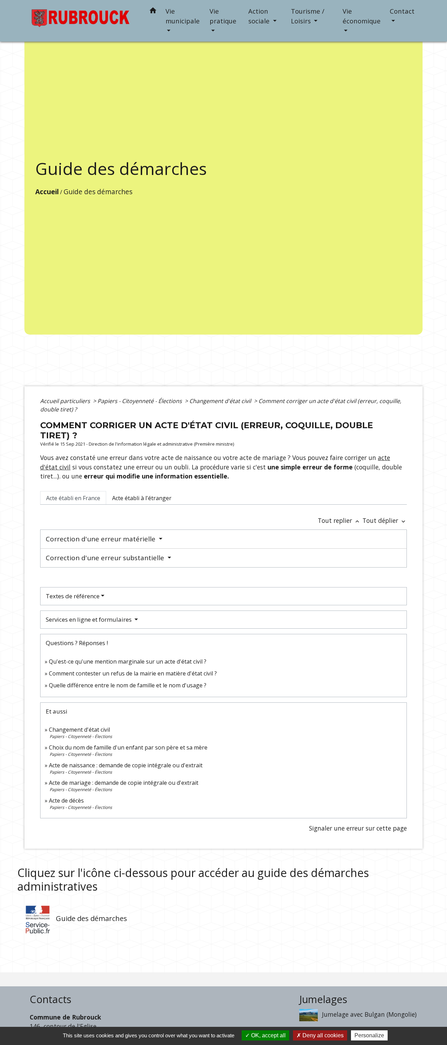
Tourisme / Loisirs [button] (307, 16)
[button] (153, 11)
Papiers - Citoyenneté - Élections (140, 401)
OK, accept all (268, 1035)
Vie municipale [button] (183, 16)
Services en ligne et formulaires (89, 619)
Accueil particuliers (65, 401)
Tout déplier (384, 520)
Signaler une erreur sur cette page (358, 828)
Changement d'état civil (220, 401)
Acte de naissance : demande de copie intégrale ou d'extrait (126, 765)
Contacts (50, 999)
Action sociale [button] (259, 16)
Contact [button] (402, 11)
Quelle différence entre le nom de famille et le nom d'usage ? (127, 685)
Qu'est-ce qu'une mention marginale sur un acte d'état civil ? (127, 661)
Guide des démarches (98, 191)
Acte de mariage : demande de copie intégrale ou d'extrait (123, 783)
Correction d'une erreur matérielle (101, 538)
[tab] (73, 497)
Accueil (47, 191)
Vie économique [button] (362, 16)
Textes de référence (73, 596)
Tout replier (339, 520)
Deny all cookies (322, 1035)
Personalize (369, 1035)
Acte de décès (66, 800)
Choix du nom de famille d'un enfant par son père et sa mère (128, 747)
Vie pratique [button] (223, 16)
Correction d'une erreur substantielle (106, 557)
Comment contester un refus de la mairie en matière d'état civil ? (133, 673)
